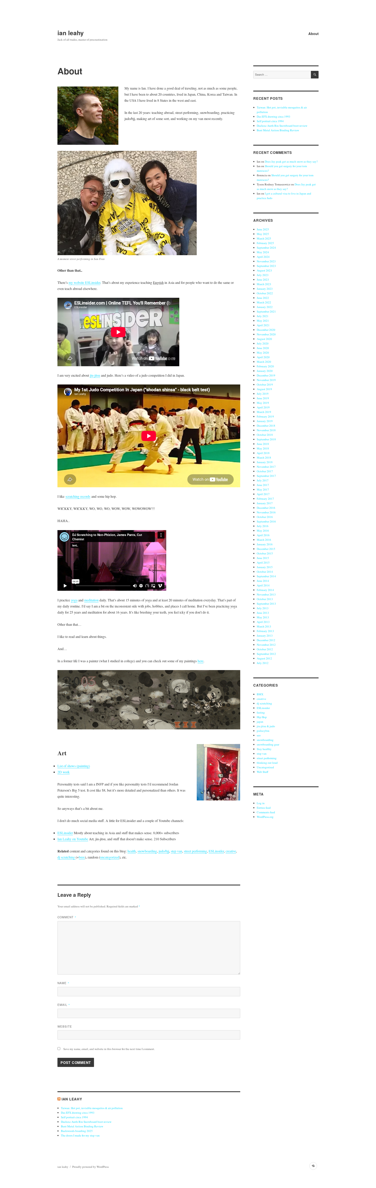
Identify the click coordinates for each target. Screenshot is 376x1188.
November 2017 (266, 467)
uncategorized (109, 857)
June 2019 (263, 398)
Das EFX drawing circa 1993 (77, 1113)
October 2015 (265, 553)
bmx (82, 857)
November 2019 (266, 380)
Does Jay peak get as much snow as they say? (291, 161)
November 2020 (266, 334)
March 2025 (264, 238)
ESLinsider (65, 832)
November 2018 (266, 430)
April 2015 (263, 562)
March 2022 (264, 302)
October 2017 (265, 471)
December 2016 (266, 508)
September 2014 (266, 576)
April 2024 (263, 257)
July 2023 (263, 275)
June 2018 (263, 444)
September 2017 (266, 476)
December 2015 (266, 549)
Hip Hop (262, 717)
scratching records (77, 496)
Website (64, 1026)
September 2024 (266, 248)
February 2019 (265, 416)
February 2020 (265, 366)
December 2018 (266, 426)
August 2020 (264, 339)
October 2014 (265, 572)
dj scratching (66, 857)
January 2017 (265, 503)
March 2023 (264, 284)
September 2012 (266, 654)
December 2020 (266, 330)
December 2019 (266, 375)
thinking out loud (267, 763)
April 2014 (263, 585)
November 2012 (266, 645)
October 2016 (265, 517)
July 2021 (263, 316)
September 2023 (266, 266)
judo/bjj (164, 851)
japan (260, 722)
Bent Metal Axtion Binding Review (82, 1126)
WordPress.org (265, 817)
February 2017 (265, 499)
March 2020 (264, 362)
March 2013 (264, 626)
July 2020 (263, 343)
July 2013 (263, 608)
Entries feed (264, 808)
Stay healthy (264, 749)
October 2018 (265, 435)
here (200, 661)
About (313, 33)
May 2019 (263, 403)
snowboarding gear (268, 744)
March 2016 (264, 540)
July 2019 (263, 394)
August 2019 (264, 389)
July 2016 (263, 526)
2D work (63, 772)
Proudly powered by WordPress (90, 1167)
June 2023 (263, 279)
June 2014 (263, 581)
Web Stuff (262, 772)
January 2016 (265, 544)
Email (63, 1005)
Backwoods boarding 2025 (77, 1131)
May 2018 (263, 448)
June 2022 (263, 298)
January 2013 (265, 635)
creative (231, 851)
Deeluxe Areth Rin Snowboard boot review (86, 1122)
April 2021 (263, 325)
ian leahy (70, 32)
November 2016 (266, 512)
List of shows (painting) (73, 766)
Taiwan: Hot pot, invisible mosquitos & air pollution (92, 1108)
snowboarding (147, 851)
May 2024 (263, 252)
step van (176, 851)
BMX (260, 694)
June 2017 (263, 485)
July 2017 (263, 480)
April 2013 (263, 622)
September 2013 (266, 604)
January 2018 (265, 462)
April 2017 (263, 494)
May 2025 (263, 234)
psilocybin (263, 731)
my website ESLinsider (84, 282)
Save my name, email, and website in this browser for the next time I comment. (109, 1049)
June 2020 (263, 348)
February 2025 (265, 243)
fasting (261, 712)
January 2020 (265, 371)
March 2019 (264, 412)
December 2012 (266, 640)
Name (63, 983)
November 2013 (266, 594)
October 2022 (265, 293)
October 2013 (265, 599)
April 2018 (263, 453)
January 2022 (265, 307)
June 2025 (263, 229)
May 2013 (263, 617)
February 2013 (265, 631)
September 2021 (266, 311)
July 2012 (263, 663)
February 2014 (265, 590)
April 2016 (263, 535)
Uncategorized (265, 767)
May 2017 (263, 489)
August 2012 (264, 658)
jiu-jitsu (95, 375)
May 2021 (263, 321)
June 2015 (263, 558)
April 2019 (263, 407)
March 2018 (264, 457)
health (132, 851)
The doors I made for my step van (80, 1135)
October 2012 (265, 649)
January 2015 (265, 567)
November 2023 (266, 261)
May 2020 (263, 352)
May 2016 (263, 530)
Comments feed (266, 812)
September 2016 (266, 521)
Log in (261, 803)
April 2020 (263, 357)
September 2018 (266, 439)
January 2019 (265, 421)
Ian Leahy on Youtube (72, 839)
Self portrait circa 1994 (74, 1117)
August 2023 (264, 270)
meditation (91, 600)
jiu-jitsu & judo (266, 726)
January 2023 (265, 289)
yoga (74, 600)
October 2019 (265, 384)
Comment (66, 917)
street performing (195, 851)
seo (259, 735)
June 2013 (263, 613)
